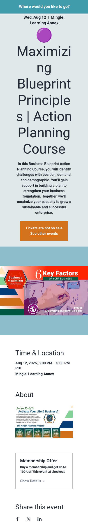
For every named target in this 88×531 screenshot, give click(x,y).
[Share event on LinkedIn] (39, 519)
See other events (44, 233)
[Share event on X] (28, 519)
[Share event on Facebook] (17, 519)
